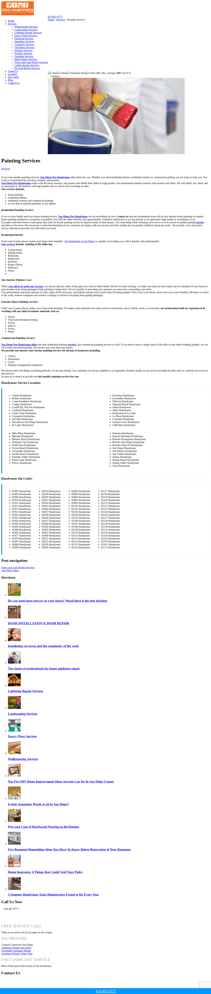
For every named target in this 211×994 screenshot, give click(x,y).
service (200, 222)
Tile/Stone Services (24, 47)
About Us (13, 71)
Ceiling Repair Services (27, 65)
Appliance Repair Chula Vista (16, 953)
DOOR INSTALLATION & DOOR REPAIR (38, 623)
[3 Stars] (71, 73)
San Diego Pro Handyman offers (19, 344)
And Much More (10, 570)
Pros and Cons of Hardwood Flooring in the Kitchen (43, 826)
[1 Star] (52, 73)
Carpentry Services (24, 44)
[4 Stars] (81, 73)
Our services (8, 244)
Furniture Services (24, 56)
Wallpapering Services (26, 26)
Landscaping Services (26, 29)
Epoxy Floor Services (26, 35)
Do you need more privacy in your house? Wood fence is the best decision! (57, 600)
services (72, 344)
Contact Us (14, 83)
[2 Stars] (61, 73)
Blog (10, 80)
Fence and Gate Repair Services (31, 62)
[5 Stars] (90, 73)
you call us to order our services (26, 286)
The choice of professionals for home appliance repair (44, 668)
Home (11, 20)
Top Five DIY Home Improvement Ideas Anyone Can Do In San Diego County (61, 781)
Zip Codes (13, 77)
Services (12, 23)
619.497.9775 (55, 16)
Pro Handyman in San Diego (79, 241)
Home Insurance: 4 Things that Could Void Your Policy (45, 872)
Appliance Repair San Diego (16, 947)
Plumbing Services (24, 41)
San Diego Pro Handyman (55, 177)
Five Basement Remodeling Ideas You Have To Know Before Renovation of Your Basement (69, 849)
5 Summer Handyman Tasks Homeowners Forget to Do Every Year (53, 894)
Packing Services (23, 53)
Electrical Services (24, 38)
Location (12, 74)
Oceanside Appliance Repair (16, 950)
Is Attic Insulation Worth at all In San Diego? (38, 804)
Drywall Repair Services (27, 68)
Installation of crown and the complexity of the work (43, 646)
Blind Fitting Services (26, 59)
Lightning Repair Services (28, 32)
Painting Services (23, 50)
